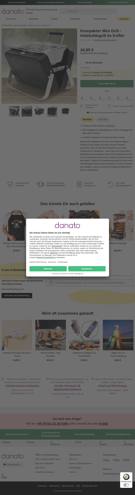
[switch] (126, 485)
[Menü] (130, 473)
